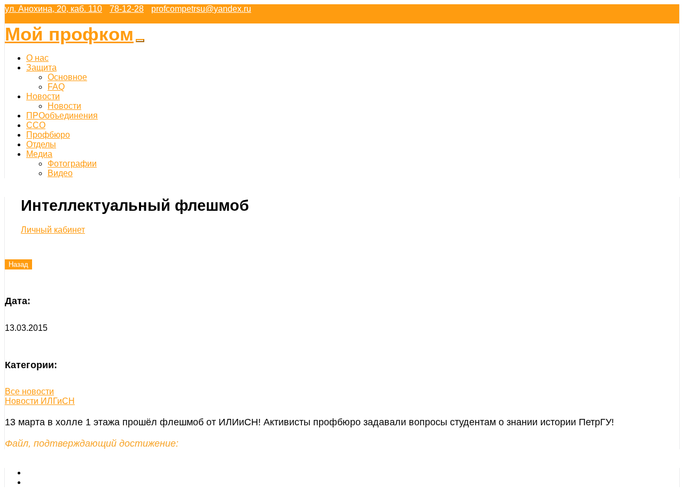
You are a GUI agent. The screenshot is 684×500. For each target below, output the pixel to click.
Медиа (39, 153)
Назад (18, 264)
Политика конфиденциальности (89, 482)
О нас (37, 57)
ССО (35, 125)
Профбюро (48, 134)
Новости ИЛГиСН (40, 401)
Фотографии (72, 163)
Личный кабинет (53, 229)
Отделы (41, 144)
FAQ (56, 86)
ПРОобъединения (62, 115)
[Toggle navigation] (140, 40)
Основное (67, 77)
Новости (43, 96)
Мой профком (69, 33)
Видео (60, 173)
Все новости (29, 391)
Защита (41, 67)
